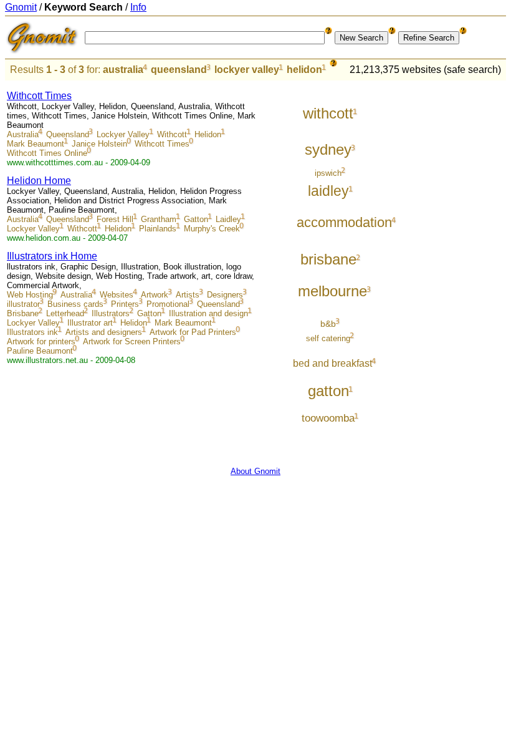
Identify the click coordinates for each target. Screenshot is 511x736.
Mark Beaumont (35, 143)
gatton (328, 390)
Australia (23, 134)
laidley (328, 191)
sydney (328, 149)
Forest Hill (115, 219)
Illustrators (111, 313)
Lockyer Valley (123, 134)
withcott (328, 113)
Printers (125, 304)
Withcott (172, 134)
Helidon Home (39, 180)
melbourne (332, 291)
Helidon (207, 134)
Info (138, 7)
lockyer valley (246, 69)
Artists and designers (103, 332)
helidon (304, 69)
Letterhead (65, 313)
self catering (328, 338)
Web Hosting (30, 294)
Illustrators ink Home (52, 256)
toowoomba (328, 418)
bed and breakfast (332, 363)
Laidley (228, 219)
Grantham (158, 219)
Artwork (154, 294)
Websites (116, 294)
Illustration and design (208, 313)
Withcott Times (39, 95)
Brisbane (23, 313)
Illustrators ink (32, 332)
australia (123, 69)
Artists (187, 294)
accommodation (344, 222)
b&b (328, 324)
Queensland (67, 134)
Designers (225, 294)
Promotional (167, 304)
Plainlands (157, 228)
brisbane (328, 259)
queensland (179, 69)
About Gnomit (255, 471)
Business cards (75, 304)
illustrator (23, 304)
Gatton (196, 219)
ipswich (328, 173)
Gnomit (21, 7)
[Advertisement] (454, 269)
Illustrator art (90, 322)
